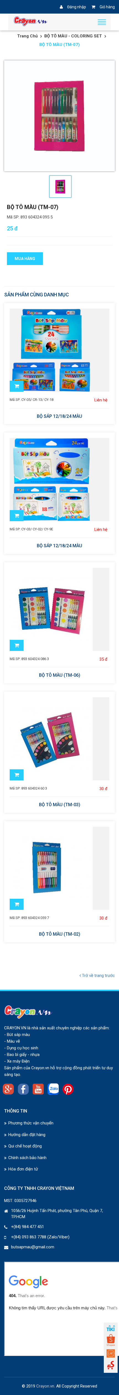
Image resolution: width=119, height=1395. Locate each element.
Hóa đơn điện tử (23, 1169)
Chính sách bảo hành (27, 1157)
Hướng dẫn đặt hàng (26, 1134)
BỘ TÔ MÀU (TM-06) (59, 675)
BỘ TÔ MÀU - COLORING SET (73, 36)
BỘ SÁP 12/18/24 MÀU (59, 416)
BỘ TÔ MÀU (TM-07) (32, 207)
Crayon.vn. (45, 1386)
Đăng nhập (76, 7)
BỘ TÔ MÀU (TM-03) (59, 804)
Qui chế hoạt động (25, 1146)
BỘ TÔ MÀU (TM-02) (59, 934)
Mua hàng (25, 258)
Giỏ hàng (107, 7)
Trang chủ (27, 36)
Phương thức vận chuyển (30, 1123)
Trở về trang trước (98, 975)
